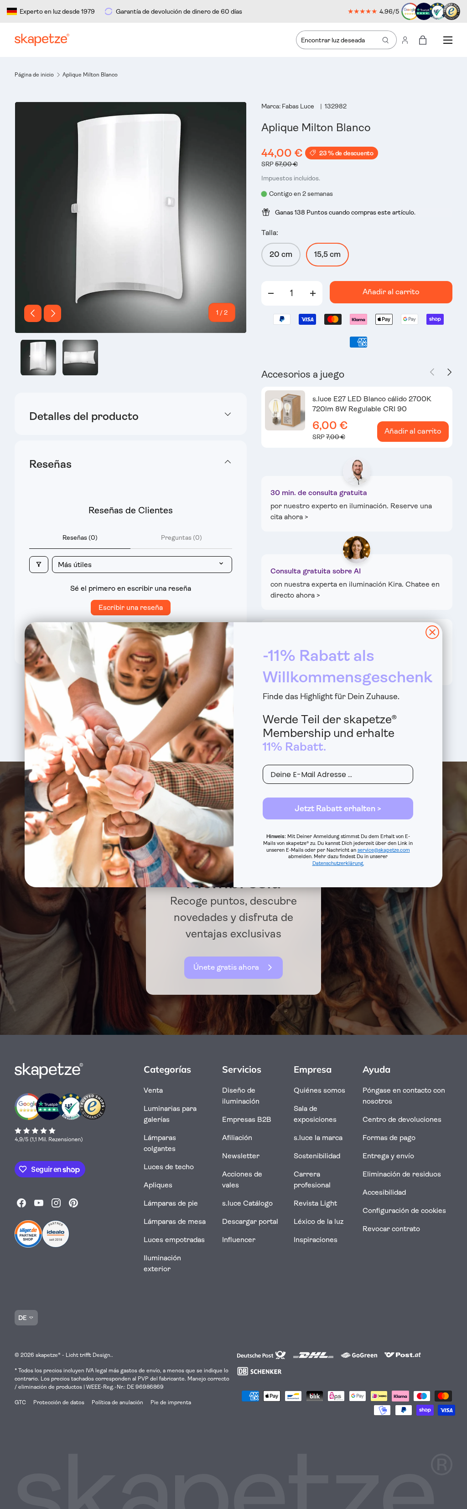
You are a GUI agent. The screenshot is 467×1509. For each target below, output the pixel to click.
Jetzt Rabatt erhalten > (338, 808)
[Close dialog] (432, 632)
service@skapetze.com (384, 850)
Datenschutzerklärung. (338, 863)
